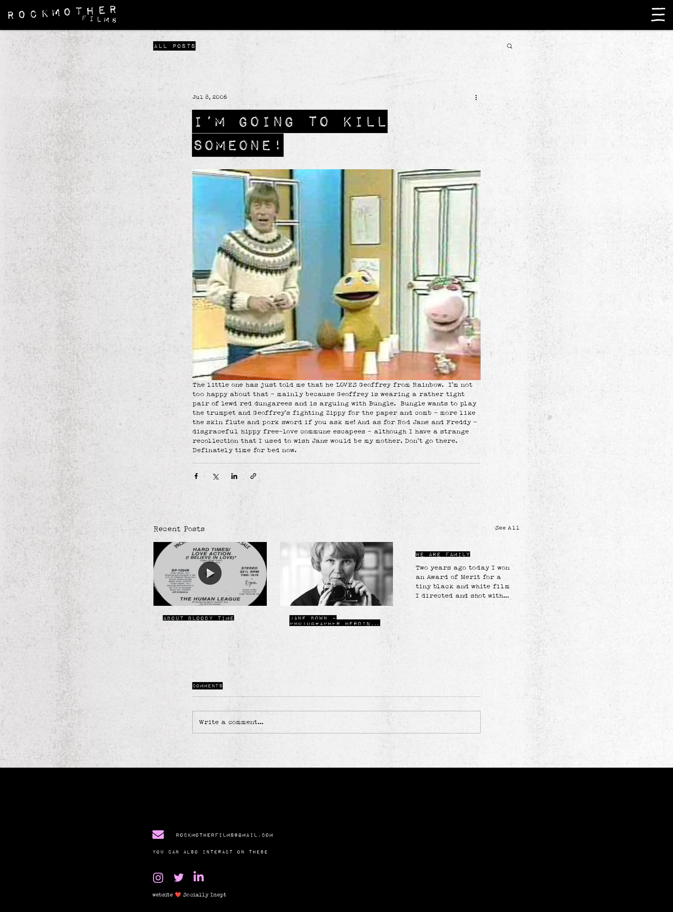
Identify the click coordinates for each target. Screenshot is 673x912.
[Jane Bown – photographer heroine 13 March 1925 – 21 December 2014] (336, 574)
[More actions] (476, 97)
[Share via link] (253, 476)
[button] (658, 14)
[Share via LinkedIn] (234, 476)
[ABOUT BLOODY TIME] (210, 573)
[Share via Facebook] (196, 476)
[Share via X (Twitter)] (215, 476)
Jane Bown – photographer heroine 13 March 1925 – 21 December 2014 (332, 620)
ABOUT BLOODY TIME (198, 618)
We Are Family (443, 554)
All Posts (174, 46)
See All (507, 527)
